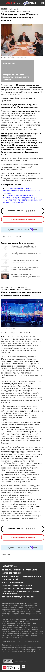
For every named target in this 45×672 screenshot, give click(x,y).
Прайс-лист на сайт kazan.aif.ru (17, 589)
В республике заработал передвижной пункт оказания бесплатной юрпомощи (26, 254)
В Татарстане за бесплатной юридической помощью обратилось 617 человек (21, 190)
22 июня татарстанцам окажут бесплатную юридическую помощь (19, 196)
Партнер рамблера (20, 661)
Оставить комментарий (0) (22, 219)
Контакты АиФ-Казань (12, 582)
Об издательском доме (13, 570)
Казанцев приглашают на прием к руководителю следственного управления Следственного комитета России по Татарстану (25, 277)
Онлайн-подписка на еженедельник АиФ (21, 576)
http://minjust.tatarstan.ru (16, 57)
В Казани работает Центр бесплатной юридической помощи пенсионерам (23, 247)
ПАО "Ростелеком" (8, 328)
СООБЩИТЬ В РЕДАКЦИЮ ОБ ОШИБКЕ (18, 597)
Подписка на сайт (10, 579)
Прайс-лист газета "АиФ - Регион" (17, 586)
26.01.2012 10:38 (7, 9)
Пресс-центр (31, 570)
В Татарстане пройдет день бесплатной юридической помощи (22, 201)
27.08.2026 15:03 (7, 287)
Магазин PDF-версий (11, 573)
